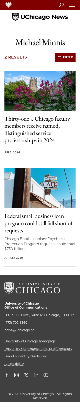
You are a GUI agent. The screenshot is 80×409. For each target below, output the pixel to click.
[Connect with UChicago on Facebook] (7, 375)
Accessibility (14, 364)
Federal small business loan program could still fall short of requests (38, 223)
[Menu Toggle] (72, 6)
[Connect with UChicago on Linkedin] (36, 375)
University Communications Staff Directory (38, 349)
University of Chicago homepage (30, 341)
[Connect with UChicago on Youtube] (45, 375)
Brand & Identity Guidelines (25, 356)
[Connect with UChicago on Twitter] (26, 375)
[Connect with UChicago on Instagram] (16, 375)
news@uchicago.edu (20, 330)
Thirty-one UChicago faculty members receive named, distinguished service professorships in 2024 (37, 129)
